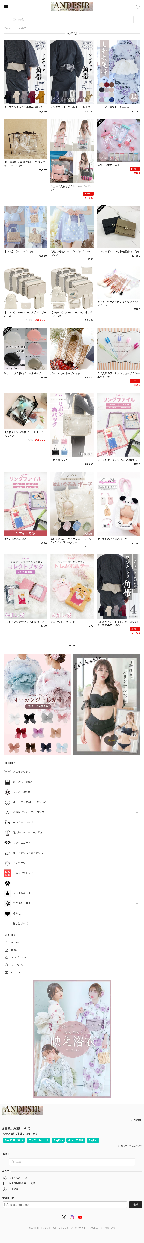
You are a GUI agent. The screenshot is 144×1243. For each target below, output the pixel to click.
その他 (17, 913)
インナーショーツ (23, 822)
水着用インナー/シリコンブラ (29, 812)
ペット (17, 883)
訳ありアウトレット (24, 873)
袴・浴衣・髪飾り (23, 782)
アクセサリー (20, 863)
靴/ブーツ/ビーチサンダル (28, 832)
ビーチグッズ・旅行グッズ (28, 852)
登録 (135, 1204)
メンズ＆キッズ (22, 893)
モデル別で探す (22, 903)
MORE (72, 645)
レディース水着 (21, 792)
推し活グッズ (20, 923)
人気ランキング (22, 771)
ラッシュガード (22, 842)
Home (7, 28)
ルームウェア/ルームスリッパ (29, 802)
